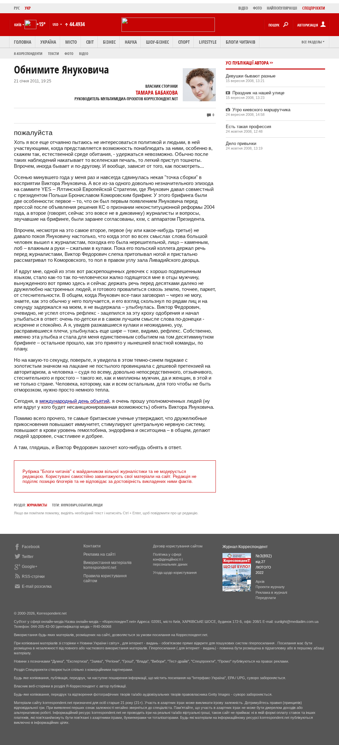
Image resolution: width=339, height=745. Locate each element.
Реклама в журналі (271, 592)
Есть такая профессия (248, 126)
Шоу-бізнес (157, 42)
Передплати (266, 598)
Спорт (184, 42)
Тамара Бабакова (157, 92)
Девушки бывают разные (250, 75)
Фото (69, 53)
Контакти (92, 546)
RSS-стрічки (33, 576)
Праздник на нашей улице (258, 92)
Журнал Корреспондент (245, 546)
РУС (17, 8)
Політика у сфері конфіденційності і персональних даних (170, 559)
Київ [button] (18, 24)
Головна (22, 42)
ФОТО (257, 8)
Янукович (69, 504)
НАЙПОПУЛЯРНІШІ (282, 8)
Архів (260, 581)
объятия (85, 504)
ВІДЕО (243, 8)
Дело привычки (241, 143)
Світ (90, 42)
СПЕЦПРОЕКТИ (313, 8)
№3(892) (264, 556)
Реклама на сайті (99, 554)
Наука (131, 42)
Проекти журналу (270, 587)
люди (98, 504)
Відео (83, 53)
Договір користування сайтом (178, 546)
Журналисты (37, 504)
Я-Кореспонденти (28, 53)
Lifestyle (208, 42)
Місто (71, 42)
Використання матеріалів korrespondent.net (107, 565)
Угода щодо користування (175, 573)
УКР (28, 8)
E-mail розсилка (37, 586)
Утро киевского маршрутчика (261, 109)
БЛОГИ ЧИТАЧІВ (240, 42)
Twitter (27, 556)
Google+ (29, 566)
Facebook (31, 546)
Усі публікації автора (247, 63)
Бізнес (109, 42)
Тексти (53, 53)
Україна (48, 42)
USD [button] (56, 24)
